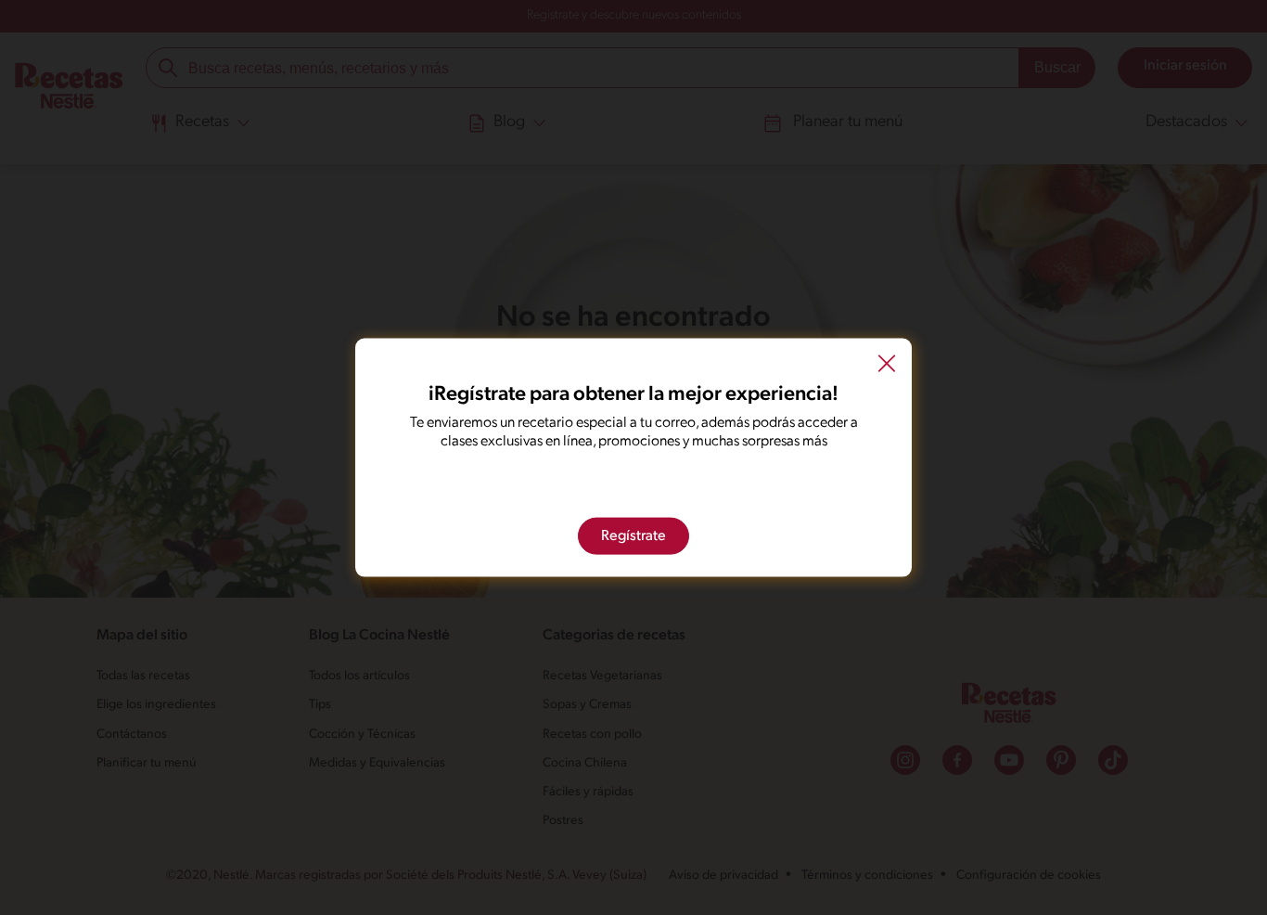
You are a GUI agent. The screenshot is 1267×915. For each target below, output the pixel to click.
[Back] (887, 367)
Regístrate (633, 535)
